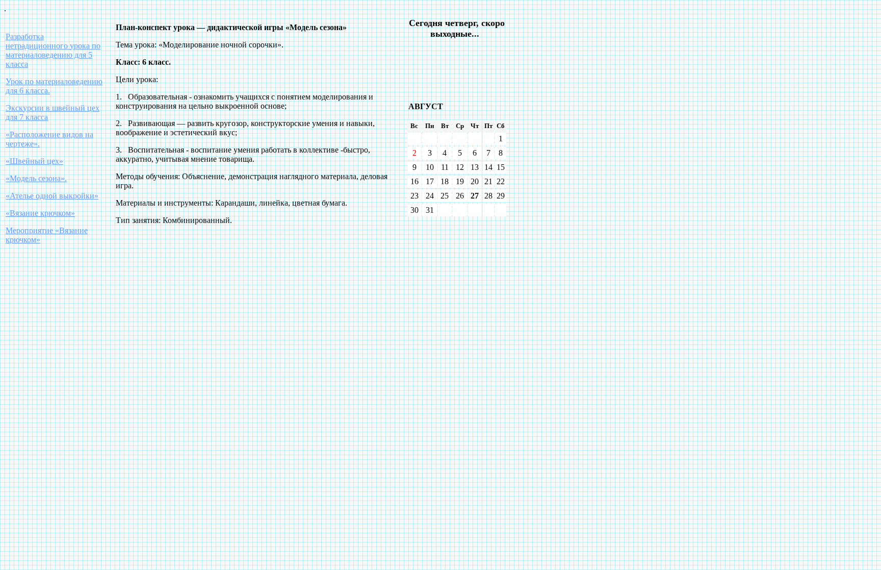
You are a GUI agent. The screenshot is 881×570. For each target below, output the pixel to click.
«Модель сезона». (36, 178)
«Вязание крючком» (40, 213)
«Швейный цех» (34, 161)
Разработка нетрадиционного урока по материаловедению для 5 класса (53, 50)
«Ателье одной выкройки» (52, 195)
